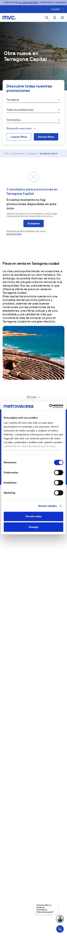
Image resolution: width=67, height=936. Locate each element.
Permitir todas (34, 516)
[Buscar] (47, 18)
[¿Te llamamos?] (60, 929)
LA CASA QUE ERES (28, 2)
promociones (14, 234)
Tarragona (32, 153)
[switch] (58, 472)
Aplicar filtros (46, 136)
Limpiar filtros (19, 136)
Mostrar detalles (47, 506)
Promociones (18, 153)
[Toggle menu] (62, 18)
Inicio (6, 153)
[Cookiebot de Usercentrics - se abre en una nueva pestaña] (49, 406)
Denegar (33, 527)
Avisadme (33, 223)
